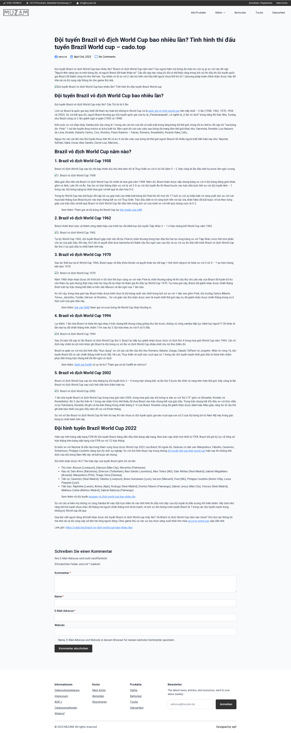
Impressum (61, 696)
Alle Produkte (198, 12)
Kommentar (63, 573)
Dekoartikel (278, 12)
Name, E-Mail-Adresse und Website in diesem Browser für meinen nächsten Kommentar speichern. (116, 640)
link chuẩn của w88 (131, 209)
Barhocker (240, 12)
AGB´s (58, 701)
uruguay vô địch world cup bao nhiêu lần (112, 496)
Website (59, 625)
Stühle (218, 12)
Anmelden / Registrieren (260, 3)
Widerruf (60, 713)
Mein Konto (282, 3)
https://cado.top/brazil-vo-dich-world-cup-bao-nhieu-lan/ (99, 527)
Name (59, 596)
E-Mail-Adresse (65, 611)
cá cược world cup (198, 521)
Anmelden (98, 696)
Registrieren (99, 701)
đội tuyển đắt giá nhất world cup (186, 450)
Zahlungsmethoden (66, 707)
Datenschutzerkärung (67, 690)
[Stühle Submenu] (225, 12)
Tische (259, 12)
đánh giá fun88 (83, 364)
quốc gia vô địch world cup (164, 110)
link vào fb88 (82, 307)
